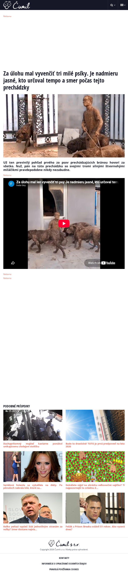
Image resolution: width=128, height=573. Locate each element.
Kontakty (64, 558)
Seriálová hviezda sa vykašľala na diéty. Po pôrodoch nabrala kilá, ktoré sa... (32, 486)
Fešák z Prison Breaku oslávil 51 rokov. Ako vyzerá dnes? (95, 528)
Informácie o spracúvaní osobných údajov (64, 563)
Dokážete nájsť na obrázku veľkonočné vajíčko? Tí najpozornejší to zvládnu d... (95, 486)
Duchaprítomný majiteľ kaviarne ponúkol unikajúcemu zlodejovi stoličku (32, 445)
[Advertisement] (64, 43)
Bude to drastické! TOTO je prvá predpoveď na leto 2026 (95, 445)
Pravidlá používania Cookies (64, 569)
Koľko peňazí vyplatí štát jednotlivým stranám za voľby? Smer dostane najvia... (32, 528)
